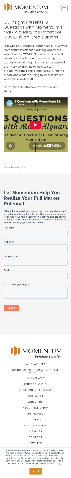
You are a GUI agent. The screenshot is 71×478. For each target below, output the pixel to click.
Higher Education (35, 384)
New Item (35, 443)
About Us (35, 402)
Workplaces (35, 378)
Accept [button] (35, 471)
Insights (35, 431)
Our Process (35, 413)
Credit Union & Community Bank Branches (35, 371)
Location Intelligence (35, 390)
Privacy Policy (53, 463)
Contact (35, 437)
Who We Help (35, 364)
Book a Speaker (35, 425)
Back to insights (14, 167)
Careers (35, 419)
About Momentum (35, 408)
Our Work (35, 396)
